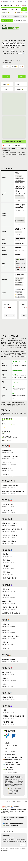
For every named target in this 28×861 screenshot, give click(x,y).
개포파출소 (5, 554)
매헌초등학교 (5, 648)
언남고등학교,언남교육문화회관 (10, 636)
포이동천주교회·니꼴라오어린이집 (11, 613)
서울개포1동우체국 (7, 450)
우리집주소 (7, 801)
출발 (7, 315)
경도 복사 (21, 278)
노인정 (4, 710)
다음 (21, 76)
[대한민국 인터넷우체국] (6, 808)
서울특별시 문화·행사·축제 (11, 745)
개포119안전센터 (6, 560)
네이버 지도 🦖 (20, 89)
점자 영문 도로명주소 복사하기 (19, 221)
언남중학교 (5, 642)
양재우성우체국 (6, 462)
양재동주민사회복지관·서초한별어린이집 (13, 716)
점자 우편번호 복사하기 (19, 178)
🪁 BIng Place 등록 (12, 793)
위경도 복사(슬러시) (18, 284)
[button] (14, 327)
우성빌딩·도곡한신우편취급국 (10, 456)
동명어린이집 (5, 595)
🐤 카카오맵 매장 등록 (13, 792)
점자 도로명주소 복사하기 (19, 197)
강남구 (13, 60)
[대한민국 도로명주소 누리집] (15, 808)
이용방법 (19, 801)
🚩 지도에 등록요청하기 (12, 145)
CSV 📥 (21, 66)
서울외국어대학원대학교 (8, 659)
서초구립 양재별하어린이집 (9, 607)
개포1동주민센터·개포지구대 (9, 541)
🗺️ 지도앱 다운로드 (7, 20)
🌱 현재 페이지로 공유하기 (7, 831)
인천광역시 (20, 1)
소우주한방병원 (6, 672)
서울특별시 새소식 (9, 743)
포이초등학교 (5, 630)
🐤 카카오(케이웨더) (18, 294)
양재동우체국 (5, 474)
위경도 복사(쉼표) (18, 280)
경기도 (12, 1)
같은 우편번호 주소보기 (19, 182)
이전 (6, 76)
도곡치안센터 (5, 566)
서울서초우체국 (6, 468)
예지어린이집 (5, 589)
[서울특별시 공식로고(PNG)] (6, 738)
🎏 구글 (16, 296)
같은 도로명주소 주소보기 (19, 180)
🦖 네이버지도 (11, 12)
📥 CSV (17, 5)
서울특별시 (5, 1)
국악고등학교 (5, 624)
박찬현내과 (5, 684)
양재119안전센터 (6, 572)
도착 (13, 315)
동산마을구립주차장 (7, 504)
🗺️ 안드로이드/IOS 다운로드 (13, 141)
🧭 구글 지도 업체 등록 (13, 790)
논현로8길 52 (7, 62)
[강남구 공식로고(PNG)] (13, 738)
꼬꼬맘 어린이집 (6, 601)
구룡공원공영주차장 (7, 510)
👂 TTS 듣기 (17, 200)
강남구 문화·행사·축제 (10, 751)
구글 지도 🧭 (6, 84)
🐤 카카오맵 (18, 12)
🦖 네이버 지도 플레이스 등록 (14, 788)
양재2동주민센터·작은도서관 (9, 535)
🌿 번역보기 (4, 12)
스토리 (13, 801)
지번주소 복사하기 (18, 232)
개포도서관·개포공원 (7, 697)
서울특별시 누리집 (9, 742)
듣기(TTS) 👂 (14, 66)
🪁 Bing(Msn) (22, 296)
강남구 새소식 (8, 749)
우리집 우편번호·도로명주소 (7, 5)
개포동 (18, 60)
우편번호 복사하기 (18, 176)
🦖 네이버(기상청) (18, 292)
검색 (24, 9)
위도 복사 (17, 278)
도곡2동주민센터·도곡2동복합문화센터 (12, 529)
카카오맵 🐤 (5, 89)
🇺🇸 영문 (24, 5)
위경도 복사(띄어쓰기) (19, 282)
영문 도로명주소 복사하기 (19, 218)
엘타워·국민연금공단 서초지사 (10, 485)
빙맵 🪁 (18, 84)
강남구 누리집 (8, 748)
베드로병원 (5, 678)
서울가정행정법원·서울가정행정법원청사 (13, 491)
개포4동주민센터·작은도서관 (10, 523)
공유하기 (22, 844)
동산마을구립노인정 (7, 722)
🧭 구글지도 (24, 12)
